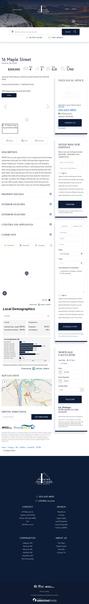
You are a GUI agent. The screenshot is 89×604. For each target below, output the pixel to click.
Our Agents (61, 128)
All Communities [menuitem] (28, 559)
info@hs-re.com (46, 500)
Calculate (70, 399)
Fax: (27, 521)
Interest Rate (62, 386)
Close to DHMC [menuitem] (61, 527)
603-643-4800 (18, 9)
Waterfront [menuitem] (61, 512)
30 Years (72, 360)
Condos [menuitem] (61, 515)
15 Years (64, 363)
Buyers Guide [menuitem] (61, 546)
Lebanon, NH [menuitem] (27, 543)
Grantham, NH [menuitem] (27, 555)
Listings (11, 447)
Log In (67, 9)
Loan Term (61, 360)
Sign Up (74, 9)
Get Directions (41, 417)
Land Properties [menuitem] (61, 521)
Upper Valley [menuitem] (61, 518)
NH (17, 447)
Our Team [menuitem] (61, 543)
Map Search (57, 37)
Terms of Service (70, 336)
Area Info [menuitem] (61, 549)
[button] (71, 32)
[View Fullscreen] (4, 390)
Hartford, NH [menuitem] (27, 552)
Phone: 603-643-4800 (28, 518)
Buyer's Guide (35, 37)
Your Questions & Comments (68, 268)
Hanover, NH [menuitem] (27, 546)
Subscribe (70, 204)
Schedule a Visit (77, 226)
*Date (60, 250)
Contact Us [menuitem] (61, 552)
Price (60, 368)
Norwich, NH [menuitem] (27, 549)
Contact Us (70, 123)
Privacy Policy (78, 195)
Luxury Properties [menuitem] (61, 524)
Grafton (23, 447)
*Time (60, 259)
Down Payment (63, 377)
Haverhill (31, 447)
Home (4, 447)
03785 (38, 447)
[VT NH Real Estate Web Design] (44, 600)
